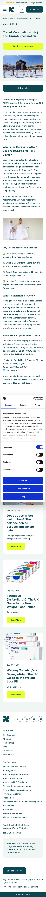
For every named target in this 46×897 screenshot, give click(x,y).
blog (11, 18)
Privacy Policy (9, 887)
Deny (23, 497)
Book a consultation (23, 46)
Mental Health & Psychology (16, 782)
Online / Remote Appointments (17, 786)
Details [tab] (23, 405)
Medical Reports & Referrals (16, 774)
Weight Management (12, 813)
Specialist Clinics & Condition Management (22, 801)
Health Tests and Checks (14, 766)
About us (7, 739)
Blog (5, 746)
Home (5, 18)
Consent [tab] (8, 405)
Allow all (23, 481)
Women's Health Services (14, 817)
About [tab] (37, 405)
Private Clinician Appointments (17, 790)
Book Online (34, 9)
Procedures (8, 798)
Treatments (8, 809)
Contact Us (8, 750)
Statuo (27, 894)
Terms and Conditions (28, 887)
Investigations (9, 770)
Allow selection (23, 489)
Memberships (9, 743)
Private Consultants (12, 794)
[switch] (39, 455)
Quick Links (23, 88)
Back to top (12, 871)
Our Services (9, 735)
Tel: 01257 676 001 (12, 833)
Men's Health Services (13, 778)
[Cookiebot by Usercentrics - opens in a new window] (32, 398)
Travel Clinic (8, 805)
